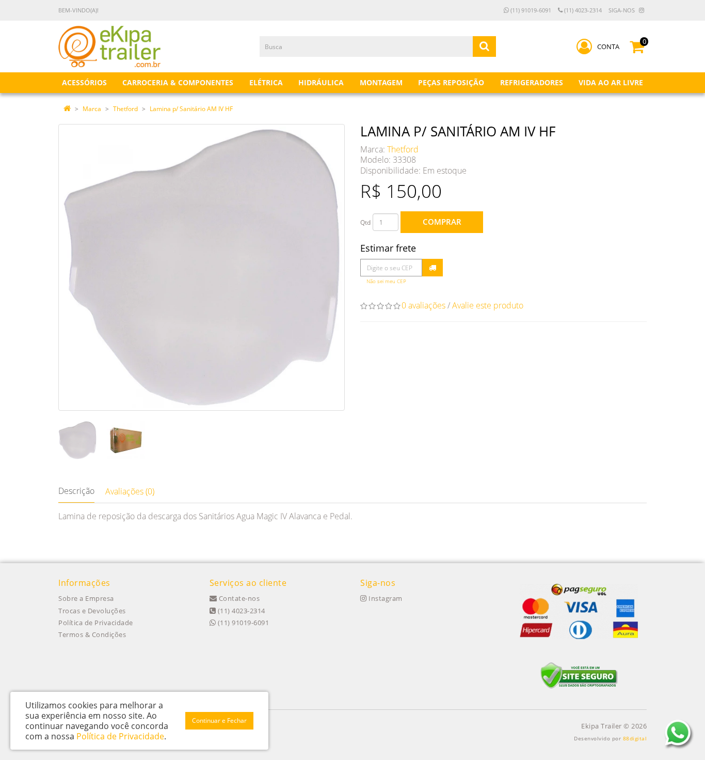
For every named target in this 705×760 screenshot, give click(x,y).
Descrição (76, 491)
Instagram (385, 598)
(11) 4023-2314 (582, 10)
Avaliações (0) (129, 491)
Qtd (365, 222)
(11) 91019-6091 (530, 10)
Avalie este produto (487, 305)
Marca (92, 108)
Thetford (125, 108)
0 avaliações (423, 305)
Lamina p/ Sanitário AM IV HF (191, 108)
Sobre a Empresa (86, 598)
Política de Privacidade (95, 622)
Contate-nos (238, 598)
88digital (635, 738)
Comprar (442, 221)
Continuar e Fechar (219, 720)
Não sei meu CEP (386, 281)
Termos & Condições (92, 634)
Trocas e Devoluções (92, 610)
